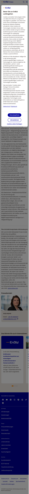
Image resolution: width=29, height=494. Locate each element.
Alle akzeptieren (15, 115)
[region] (14, 247)
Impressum (14, 106)
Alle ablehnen (14, 120)
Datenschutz (6, 106)
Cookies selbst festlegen (14, 124)
